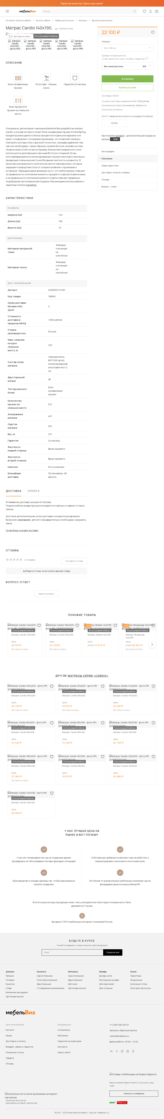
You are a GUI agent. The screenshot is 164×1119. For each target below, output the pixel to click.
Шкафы (103, 971)
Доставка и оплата (16, 1041)
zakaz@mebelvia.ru (119, 1036)
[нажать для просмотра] (15, 45)
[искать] (135, 11)
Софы (9, 988)
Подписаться (112, 952)
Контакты (62, 1046)
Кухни (133, 971)
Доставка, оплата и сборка (116, 172)
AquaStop (31, 184)
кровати (120, 135)
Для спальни (106, 988)
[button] (152, 644)
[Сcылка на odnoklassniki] (117, 1051)
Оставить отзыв (74, 561)
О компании (64, 1029)
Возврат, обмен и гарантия (19, 1046)
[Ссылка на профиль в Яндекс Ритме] (133, 1051)
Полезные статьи (15, 1052)
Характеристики (110, 165)
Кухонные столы (138, 983)
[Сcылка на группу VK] (111, 1051)
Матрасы (73, 971)
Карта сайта (64, 1052)
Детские (72, 983)
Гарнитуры (135, 975)
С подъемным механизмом (50, 988)
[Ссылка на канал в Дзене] (127, 1051)
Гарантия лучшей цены (70, 1041)
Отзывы (105, 179)
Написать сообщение (134, 1093)
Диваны (10, 971)
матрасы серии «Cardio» (88, 676)
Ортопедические (15, 996)
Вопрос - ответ (109, 186)
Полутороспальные (47, 979)
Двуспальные (44, 983)
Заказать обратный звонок (123, 1030)
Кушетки (10, 983)
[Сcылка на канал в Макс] (122, 1051)
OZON (114, 123)
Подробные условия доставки (22, 530)
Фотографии (108, 151)
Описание (107, 158)
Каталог (10, 1029)
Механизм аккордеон (17, 992)
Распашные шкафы (109, 979)
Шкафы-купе (105, 975)
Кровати (41, 971)
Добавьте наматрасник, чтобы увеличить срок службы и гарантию (123, 57)
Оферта (10, 1058)
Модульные (136, 979)
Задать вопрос (46, 593)
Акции (9, 1035)
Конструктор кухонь (140, 988)
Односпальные (45, 975)
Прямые (10, 975)
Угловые (10, 979)
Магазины (63, 1035)
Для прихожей (106, 983)
